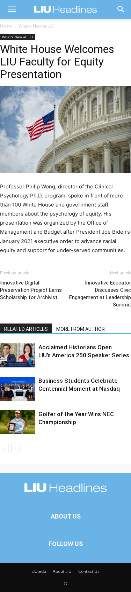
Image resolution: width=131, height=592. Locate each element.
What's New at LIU (36, 26)
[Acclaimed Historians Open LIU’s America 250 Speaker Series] (17, 355)
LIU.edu (38, 571)
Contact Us (89, 571)
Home (6, 26)
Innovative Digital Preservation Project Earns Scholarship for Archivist (31, 290)
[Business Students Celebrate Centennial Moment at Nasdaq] (17, 389)
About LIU (62, 571)
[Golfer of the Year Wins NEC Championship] (17, 422)
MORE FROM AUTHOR (80, 329)
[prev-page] (4, 448)
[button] (12, 9)
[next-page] (15, 448)
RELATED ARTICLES (26, 329)
